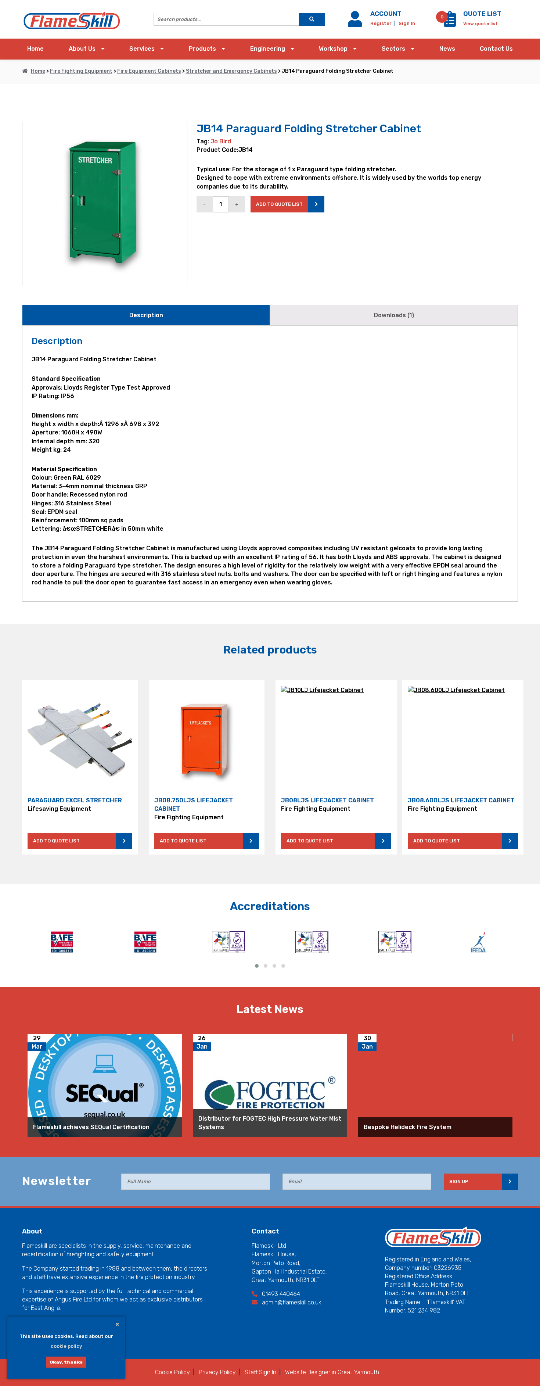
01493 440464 (280, 1293)
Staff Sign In (260, 1372)
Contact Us (496, 48)
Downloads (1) (394, 315)
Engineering (267, 48)
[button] (256, 966)
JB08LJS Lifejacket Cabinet (327, 800)
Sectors (393, 48)
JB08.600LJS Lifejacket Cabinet (461, 800)
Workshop (333, 48)
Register (381, 23)
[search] (312, 19)
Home (35, 48)
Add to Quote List (56, 841)
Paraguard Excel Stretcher (75, 800)
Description (146, 315)
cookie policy (66, 1346)
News (447, 48)
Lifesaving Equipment (59, 808)
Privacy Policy (217, 1372)
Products (202, 48)
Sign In (407, 23)
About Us (82, 48)
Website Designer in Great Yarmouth (332, 1372)
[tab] (146, 315)
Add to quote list (279, 204)
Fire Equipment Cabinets (149, 71)
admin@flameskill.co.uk (290, 1302)
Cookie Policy (172, 1372)
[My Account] (356, 23)
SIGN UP (458, 1181)
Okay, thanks (66, 1362)
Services (142, 48)
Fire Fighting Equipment (81, 71)
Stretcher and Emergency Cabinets (231, 71)
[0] (450, 22)
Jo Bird (220, 141)
